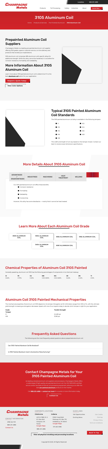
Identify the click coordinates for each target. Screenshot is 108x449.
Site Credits (99, 414)
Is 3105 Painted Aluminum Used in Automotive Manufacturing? (29, 352)
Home (30, 23)
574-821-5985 (57, 427)
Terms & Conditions (96, 423)
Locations (81, 2)
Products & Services (40, 23)
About (84, 8)
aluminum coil (14, 76)
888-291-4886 (93, 2)
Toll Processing (55, 8)
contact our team (48, 391)
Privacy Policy (98, 420)
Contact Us (53, 396)
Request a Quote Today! (16, 81)
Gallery (67, 8)
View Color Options (15, 86)
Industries (74, 8)
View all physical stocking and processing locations (54, 434)
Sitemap (100, 417)
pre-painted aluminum (47, 387)
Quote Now (95, 8)
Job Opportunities (79, 414)
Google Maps (40, 426)
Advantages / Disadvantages (17, 177)
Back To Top (94, 433)
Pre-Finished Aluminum (57, 23)
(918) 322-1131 (11, 422)
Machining (47, 177)
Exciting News (77, 417)
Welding (78, 177)
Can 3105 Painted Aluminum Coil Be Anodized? (23, 345)
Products (43, 8)
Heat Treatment (63, 177)
